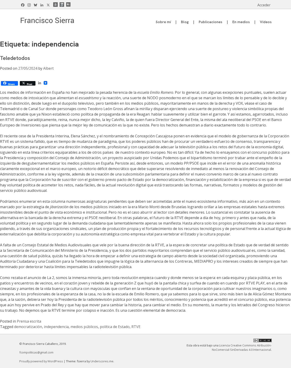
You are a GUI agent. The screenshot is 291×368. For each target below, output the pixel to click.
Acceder (264, 4)
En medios (241, 22)
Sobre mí (163, 22)
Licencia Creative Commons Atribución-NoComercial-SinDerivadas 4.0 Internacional (242, 347)
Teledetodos (15, 58)
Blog (185, 22)
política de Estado (115, 326)
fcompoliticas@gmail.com (36, 352)
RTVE (135, 326)
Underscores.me (101, 361)
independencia (56, 326)
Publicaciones (210, 22)
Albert (48, 68)
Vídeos (266, 22)
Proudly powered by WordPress (41, 361)
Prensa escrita (29, 321)
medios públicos (84, 326)
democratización (28, 326)
